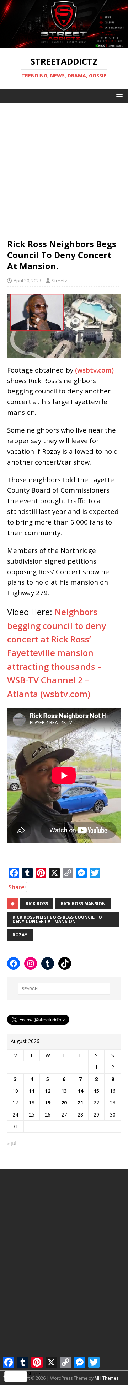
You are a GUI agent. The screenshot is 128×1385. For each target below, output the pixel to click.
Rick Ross (37, 904)
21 (80, 1102)
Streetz (59, 280)
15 (96, 1090)
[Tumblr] (47, 963)
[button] (118, 96)
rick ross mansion (83, 904)
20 (64, 1102)
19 (47, 1102)
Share (17, 887)
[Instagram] (30, 963)
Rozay (19, 935)
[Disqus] (64, 1265)
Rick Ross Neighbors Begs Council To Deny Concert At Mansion (57, 919)
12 (47, 1090)
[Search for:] (64, 989)
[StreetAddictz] (64, 44)
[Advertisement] (64, 167)
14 (80, 1090)
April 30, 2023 (27, 280)
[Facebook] (13, 963)
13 (64, 1090)
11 (31, 1090)
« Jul (11, 1143)
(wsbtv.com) (94, 369)
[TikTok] (64, 963)
